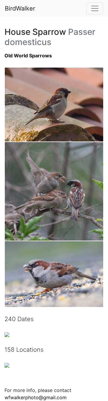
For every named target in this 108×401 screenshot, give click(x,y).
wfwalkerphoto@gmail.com (35, 397)
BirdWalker (20, 8)
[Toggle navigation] (94, 8)
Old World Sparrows (28, 56)
